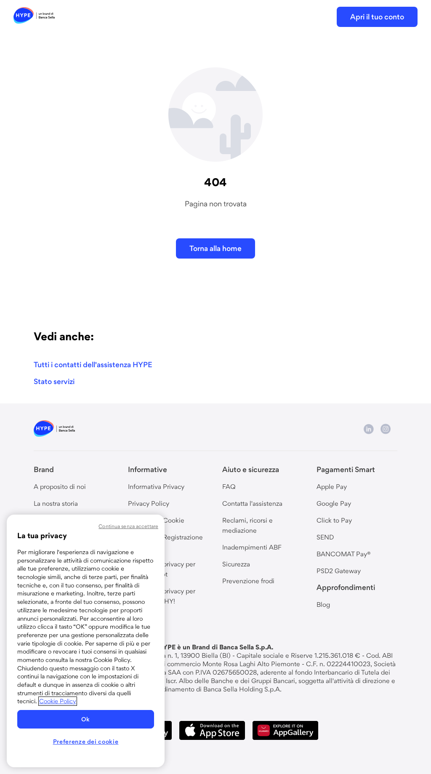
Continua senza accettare (128, 526)
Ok (85, 719)
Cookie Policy (57, 701)
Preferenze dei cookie (86, 741)
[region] (86, 641)
